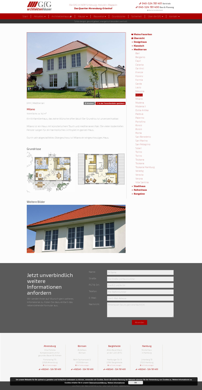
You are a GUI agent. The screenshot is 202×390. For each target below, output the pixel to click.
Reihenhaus (140, 189)
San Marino (141, 140)
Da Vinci (139, 68)
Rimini (138, 125)
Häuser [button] (82, 16)
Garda (138, 83)
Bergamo (140, 57)
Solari (138, 148)
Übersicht (139, 38)
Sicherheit (136, 16)
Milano (139, 95)
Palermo (139, 117)
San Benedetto (143, 136)
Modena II (140, 106)
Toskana (139, 159)
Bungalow (139, 193)
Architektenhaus (61, 16)
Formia (139, 79)
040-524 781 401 (156, 3)
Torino (138, 151)
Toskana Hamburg (145, 167)
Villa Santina (142, 182)
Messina (139, 91)
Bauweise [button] (99, 16)
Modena (139, 102)
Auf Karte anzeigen (50, 365)
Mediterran (140, 49)
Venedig (139, 170)
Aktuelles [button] (39, 16)
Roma (138, 132)
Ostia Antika (141, 110)
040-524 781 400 (156, 7)
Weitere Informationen (116, 383)
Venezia (139, 174)
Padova (139, 113)
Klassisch (138, 45)
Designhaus (140, 41)
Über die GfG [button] (155, 16)
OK (135, 382)
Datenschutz (124, 386)
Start (25, 16)
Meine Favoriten (142, 34)
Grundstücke (118, 16)
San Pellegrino (142, 144)
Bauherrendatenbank (155, 10)
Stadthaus (139, 186)
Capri (138, 60)
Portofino (140, 121)
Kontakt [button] (173, 16)
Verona (139, 178)
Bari (137, 53)
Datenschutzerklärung (98, 383)
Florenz (139, 76)
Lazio (138, 87)
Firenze (139, 72)
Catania (139, 64)
